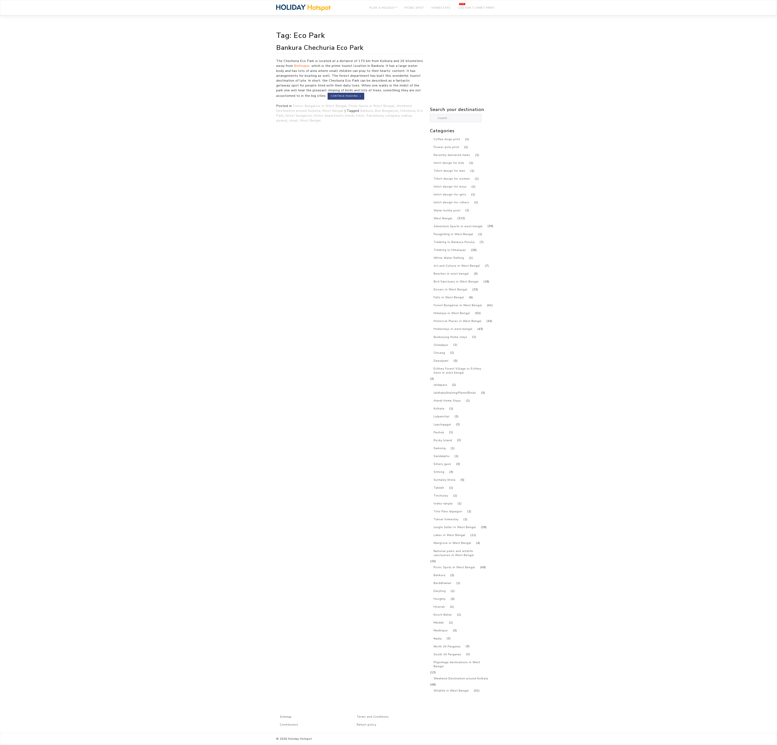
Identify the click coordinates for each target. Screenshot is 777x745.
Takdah (439, 488)
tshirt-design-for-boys (450, 187)
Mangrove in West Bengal (452, 543)
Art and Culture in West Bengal (457, 266)
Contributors (289, 725)
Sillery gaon (442, 464)
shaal (293, 120)
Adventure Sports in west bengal (458, 226)
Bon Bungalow (386, 111)
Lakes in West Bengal (449, 535)
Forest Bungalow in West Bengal (320, 106)
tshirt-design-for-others (451, 202)
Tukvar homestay (446, 519)
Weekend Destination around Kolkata (461, 678)
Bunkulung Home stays (450, 337)
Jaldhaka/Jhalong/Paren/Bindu (455, 393)
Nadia (438, 639)
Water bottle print (447, 210)
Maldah (439, 623)
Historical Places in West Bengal (458, 321)
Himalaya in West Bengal (452, 313)
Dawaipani (441, 361)
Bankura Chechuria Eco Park (319, 47)
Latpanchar (442, 416)
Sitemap (286, 717)
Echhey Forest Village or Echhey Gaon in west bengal (457, 371)
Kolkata (439, 408)
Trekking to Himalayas (450, 250)
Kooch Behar (443, 615)
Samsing (440, 448)
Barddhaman (442, 583)
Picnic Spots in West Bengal (372, 106)
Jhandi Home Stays (447, 401)
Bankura (366, 111)
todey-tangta (443, 503)
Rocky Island (443, 440)
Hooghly (440, 599)
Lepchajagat (442, 424)
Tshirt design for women (452, 179)
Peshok (439, 432)
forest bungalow (298, 115)
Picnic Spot (414, 8)
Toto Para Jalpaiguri (448, 511)
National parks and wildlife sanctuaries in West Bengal (454, 553)
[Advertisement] (465, 70)
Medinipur (441, 630)
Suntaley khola (444, 480)
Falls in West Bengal (449, 297)
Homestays (441, 8)
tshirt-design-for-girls (450, 194)
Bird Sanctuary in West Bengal (456, 282)
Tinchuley (441, 496)
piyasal (282, 120)
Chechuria (407, 111)
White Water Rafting (449, 258)
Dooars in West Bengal (450, 289)
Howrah (439, 607)
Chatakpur (441, 345)
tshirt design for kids (449, 163)
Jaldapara (440, 385)
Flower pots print (446, 147)
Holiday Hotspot (300, 739)
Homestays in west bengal (453, 329)
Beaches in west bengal (451, 274)
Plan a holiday (382, 8)
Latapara (392, 115)
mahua (406, 115)
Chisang (439, 353)
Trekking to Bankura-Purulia (454, 242)
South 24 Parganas (447, 654)
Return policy (366, 725)
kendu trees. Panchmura (364, 115)
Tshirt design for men (449, 171)
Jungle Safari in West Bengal (455, 527)
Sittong (439, 472)
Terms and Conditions (373, 717)
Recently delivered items (452, 155)
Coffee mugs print (447, 139)
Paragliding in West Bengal (453, 234)
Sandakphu (442, 456)
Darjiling (440, 591)
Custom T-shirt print (476, 8)
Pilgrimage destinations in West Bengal (457, 664)
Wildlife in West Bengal (451, 691)
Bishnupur (302, 66)
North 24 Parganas (447, 646)
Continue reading (346, 96)
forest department (329, 115)
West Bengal (333, 111)
